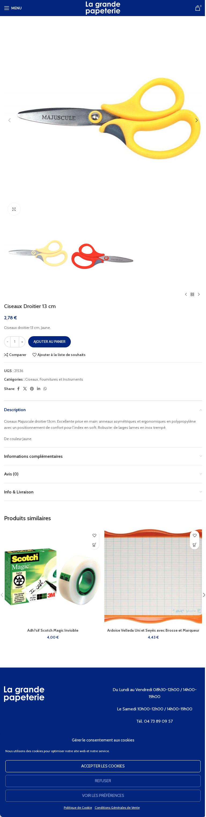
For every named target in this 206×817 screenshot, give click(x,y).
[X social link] (24, 388)
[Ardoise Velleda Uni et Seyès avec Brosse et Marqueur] (153, 576)
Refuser (103, 780)
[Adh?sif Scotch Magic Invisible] (53, 576)
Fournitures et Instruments (61, 379)
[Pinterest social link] (31, 388)
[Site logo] (103, 7)
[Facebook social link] (18, 388)
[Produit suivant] (199, 294)
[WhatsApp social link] (45, 388)
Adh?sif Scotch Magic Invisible (52, 630)
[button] (9, 120)
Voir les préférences (103, 795)
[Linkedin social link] (38, 388)
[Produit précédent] (186, 294)
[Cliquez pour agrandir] (14, 209)
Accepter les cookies (103, 766)
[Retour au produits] (192, 294)
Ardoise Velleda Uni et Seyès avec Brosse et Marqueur (153, 630)
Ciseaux (31, 379)
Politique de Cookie (78, 807)
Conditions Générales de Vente (117, 807)
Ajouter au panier (49, 341)
